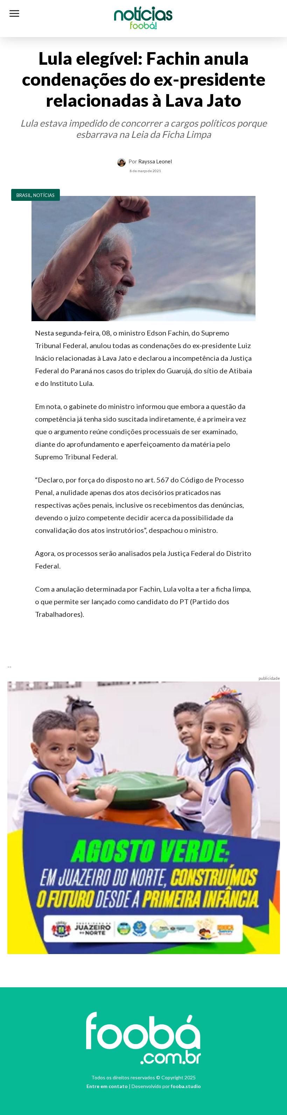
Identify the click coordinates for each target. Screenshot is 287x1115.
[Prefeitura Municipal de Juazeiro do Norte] (143, 817)
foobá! (143, 26)
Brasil (23, 195)
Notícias (143, 15)
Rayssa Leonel (155, 161)
